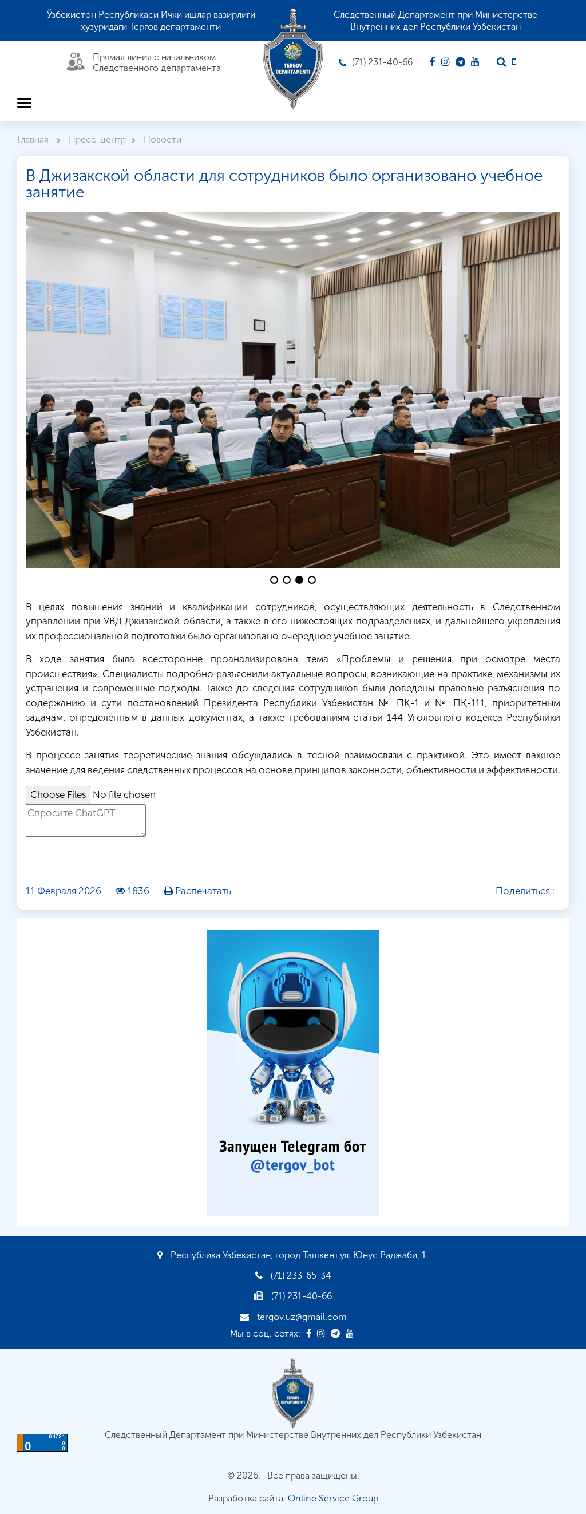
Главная (34, 139)
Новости (162, 139)
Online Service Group (333, 1498)
